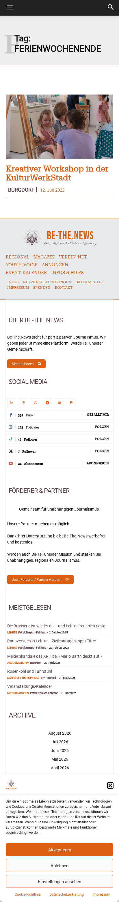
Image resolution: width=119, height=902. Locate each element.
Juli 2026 (60, 741)
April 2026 (60, 767)
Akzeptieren (59, 850)
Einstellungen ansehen (59, 881)
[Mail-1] (59, 402)
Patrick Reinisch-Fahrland (32, 632)
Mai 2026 (59, 759)
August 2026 (59, 733)
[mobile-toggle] (10, 8)
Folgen (102, 426)
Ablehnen (59, 865)
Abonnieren (98, 463)
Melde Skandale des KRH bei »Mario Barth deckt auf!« (55, 656)
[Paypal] (71, 402)
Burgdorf (21, 189)
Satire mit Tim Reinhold (23, 678)
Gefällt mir (98, 414)
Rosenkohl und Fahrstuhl (29, 671)
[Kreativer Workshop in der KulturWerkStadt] (59, 127)
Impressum (101, 894)
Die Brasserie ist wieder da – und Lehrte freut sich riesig (56, 626)
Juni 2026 (60, 750)
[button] (110, 785)
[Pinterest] (23, 402)
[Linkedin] (11, 402)
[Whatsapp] (35, 402)
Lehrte (12, 632)
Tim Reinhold (48, 678)
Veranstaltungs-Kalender (29, 686)
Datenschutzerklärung (66, 894)
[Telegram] (47, 402)
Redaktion (36, 663)
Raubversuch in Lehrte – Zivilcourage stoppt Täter (51, 641)
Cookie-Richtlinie (27, 894)
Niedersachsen (18, 693)
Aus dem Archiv (18, 663)
